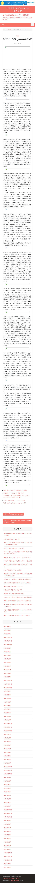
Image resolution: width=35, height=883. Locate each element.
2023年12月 (8, 723)
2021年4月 (8, 838)
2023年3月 (8, 756)
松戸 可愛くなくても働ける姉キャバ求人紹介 (18, 561)
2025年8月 (8, 652)
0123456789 (11, 8)
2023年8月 (8, 738)
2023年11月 (8, 727)
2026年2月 (8, 630)
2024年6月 (8, 702)
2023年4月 (8, 752)
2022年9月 (8, 777)
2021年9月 (8, 820)
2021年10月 (8, 817)
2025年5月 (8, 662)
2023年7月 (8, 741)
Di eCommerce (14, 880)
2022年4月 (8, 795)
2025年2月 (8, 673)
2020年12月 (8, 853)
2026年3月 (8, 626)
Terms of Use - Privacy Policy (11, 878)
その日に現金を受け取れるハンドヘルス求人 (18, 583)
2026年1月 (8, 634)
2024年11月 (8, 684)
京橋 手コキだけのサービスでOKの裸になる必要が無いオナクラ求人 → (17, 521)
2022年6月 (8, 788)
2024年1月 (8, 720)
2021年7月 (8, 827)
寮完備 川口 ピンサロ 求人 (12, 539)
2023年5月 (8, 748)
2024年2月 (8, 716)
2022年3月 (8, 799)
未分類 (9, 29)
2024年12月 (8, 680)
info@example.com (23, 8)
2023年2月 (8, 759)
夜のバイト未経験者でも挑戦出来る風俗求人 (18, 579)
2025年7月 (8, 655)
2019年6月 (8, 863)
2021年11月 (8, 813)
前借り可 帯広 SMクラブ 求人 (13, 590)
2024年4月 (8, 709)
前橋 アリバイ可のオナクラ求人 (14, 593)
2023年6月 (8, 745)
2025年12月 (8, 637)
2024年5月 (8, 705)
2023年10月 (8, 731)
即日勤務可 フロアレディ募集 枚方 (13, 493)
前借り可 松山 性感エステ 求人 (14, 586)
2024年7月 (8, 698)
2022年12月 (8, 766)
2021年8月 (8, 824)
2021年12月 (8, 810)
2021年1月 (8, 849)
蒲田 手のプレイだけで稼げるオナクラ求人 (15, 490)
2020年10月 (8, 860)
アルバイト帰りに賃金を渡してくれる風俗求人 (18, 597)
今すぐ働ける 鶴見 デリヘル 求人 (14, 548)
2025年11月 (8, 641)
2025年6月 (8, 659)
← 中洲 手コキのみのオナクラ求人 (13, 514)
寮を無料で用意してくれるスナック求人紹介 (18, 601)
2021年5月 (8, 835)
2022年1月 (8, 806)
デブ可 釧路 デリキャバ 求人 (13, 570)
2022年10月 (8, 774)
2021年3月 (8, 842)
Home (4, 29)
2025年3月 (8, 669)
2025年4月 (8, 666)
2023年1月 (8, 763)
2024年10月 (8, 687)
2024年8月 (8, 695)
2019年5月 (8, 867)
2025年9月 (8, 648)
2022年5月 (8, 792)
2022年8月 (8, 781)
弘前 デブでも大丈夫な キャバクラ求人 (14, 503)
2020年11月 (8, 856)
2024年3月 (8, 713)
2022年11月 (8, 770)
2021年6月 (8, 831)
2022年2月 (8, 802)
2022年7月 (8, 784)
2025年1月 (8, 677)
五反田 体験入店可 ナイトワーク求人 (14, 500)
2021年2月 (8, 845)
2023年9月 (8, 734)
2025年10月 (8, 644)
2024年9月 (8, 691)
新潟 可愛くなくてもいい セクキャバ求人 (18, 557)
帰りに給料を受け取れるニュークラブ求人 (17, 615)
